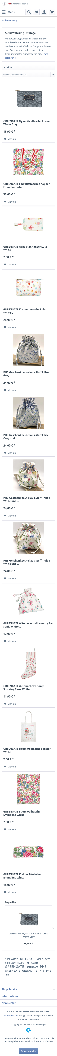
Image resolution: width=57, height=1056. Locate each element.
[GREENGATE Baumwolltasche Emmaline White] (28, 789)
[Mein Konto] (44, 12)
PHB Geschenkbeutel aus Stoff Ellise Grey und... (26, 436)
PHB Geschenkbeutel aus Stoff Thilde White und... (26, 499)
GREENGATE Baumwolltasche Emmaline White (21, 813)
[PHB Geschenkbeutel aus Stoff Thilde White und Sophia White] (28, 538)
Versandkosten (11, 1015)
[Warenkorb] (52, 12)
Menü (11, 12)
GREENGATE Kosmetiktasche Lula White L (24, 311)
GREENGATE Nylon (15, 962)
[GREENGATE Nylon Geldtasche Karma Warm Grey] (28, 99)
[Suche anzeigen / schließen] (28, 12)
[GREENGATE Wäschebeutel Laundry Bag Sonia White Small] (28, 601)
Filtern (10, 67)
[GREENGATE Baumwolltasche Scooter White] (28, 726)
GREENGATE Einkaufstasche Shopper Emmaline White (26, 185)
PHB (43, 966)
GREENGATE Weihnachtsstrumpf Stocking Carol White (23, 687)
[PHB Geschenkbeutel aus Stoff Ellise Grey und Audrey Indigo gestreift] (28, 413)
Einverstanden (28, 1050)
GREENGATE (11, 959)
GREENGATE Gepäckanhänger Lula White (25, 248)
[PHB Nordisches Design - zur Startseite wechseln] (15, 4)
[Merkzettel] (36, 12)
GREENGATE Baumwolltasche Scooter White (27, 750)
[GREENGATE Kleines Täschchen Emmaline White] (28, 852)
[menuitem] (8, 12)
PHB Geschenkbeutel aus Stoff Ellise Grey (26, 374)
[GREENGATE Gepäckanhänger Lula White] (28, 224)
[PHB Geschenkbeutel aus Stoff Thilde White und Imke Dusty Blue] (28, 475)
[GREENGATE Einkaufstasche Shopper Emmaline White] (28, 161)
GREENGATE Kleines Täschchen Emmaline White (22, 876)
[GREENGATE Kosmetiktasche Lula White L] (28, 287)
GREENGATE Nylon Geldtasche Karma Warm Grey (27, 122)
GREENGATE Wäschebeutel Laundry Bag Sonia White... (28, 625)
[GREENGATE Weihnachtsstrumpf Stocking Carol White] (28, 664)
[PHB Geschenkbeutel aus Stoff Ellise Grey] (28, 350)
